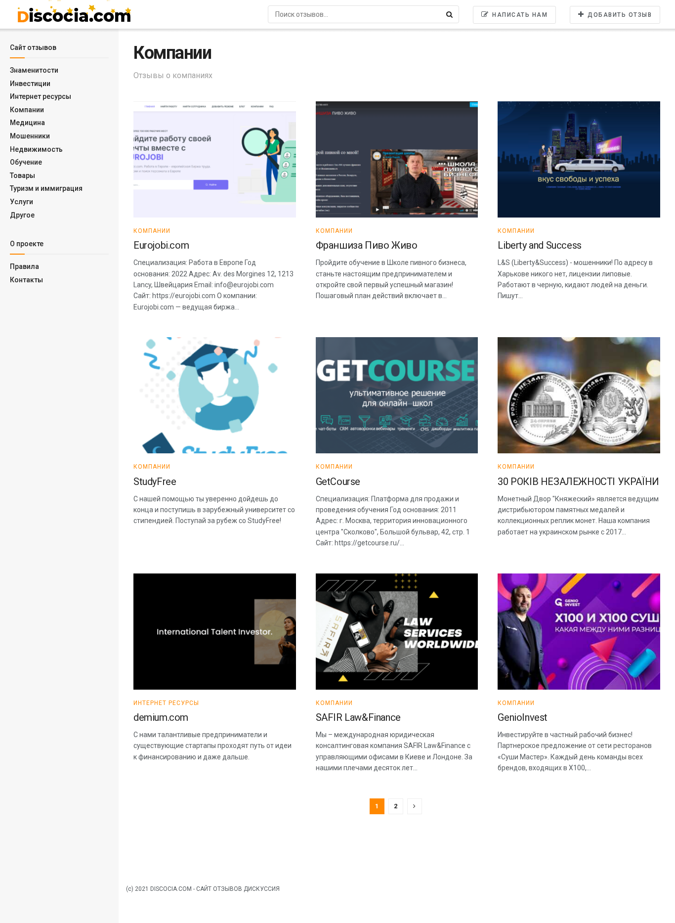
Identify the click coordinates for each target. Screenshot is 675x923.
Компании (27, 110)
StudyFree (154, 481)
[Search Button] (450, 14)
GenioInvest (523, 717)
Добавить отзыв (619, 14)
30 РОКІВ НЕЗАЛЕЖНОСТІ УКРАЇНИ (578, 481)
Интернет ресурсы (40, 96)
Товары (22, 175)
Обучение (26, 162)
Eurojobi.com (161, 245)
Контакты (26, 280)
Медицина (27, 123)
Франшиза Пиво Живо (367, 245)
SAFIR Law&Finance (358, 717)
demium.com (160, 717)
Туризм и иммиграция (46, 188)
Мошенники (30, 136)
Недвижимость (36, 149)
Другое (22, 215)
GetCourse (338, 481)
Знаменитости (34, 70)
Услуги (21, 202)
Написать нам (519, 14)
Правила (24, 266)
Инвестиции (30, 84)
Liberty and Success (539, 245)
